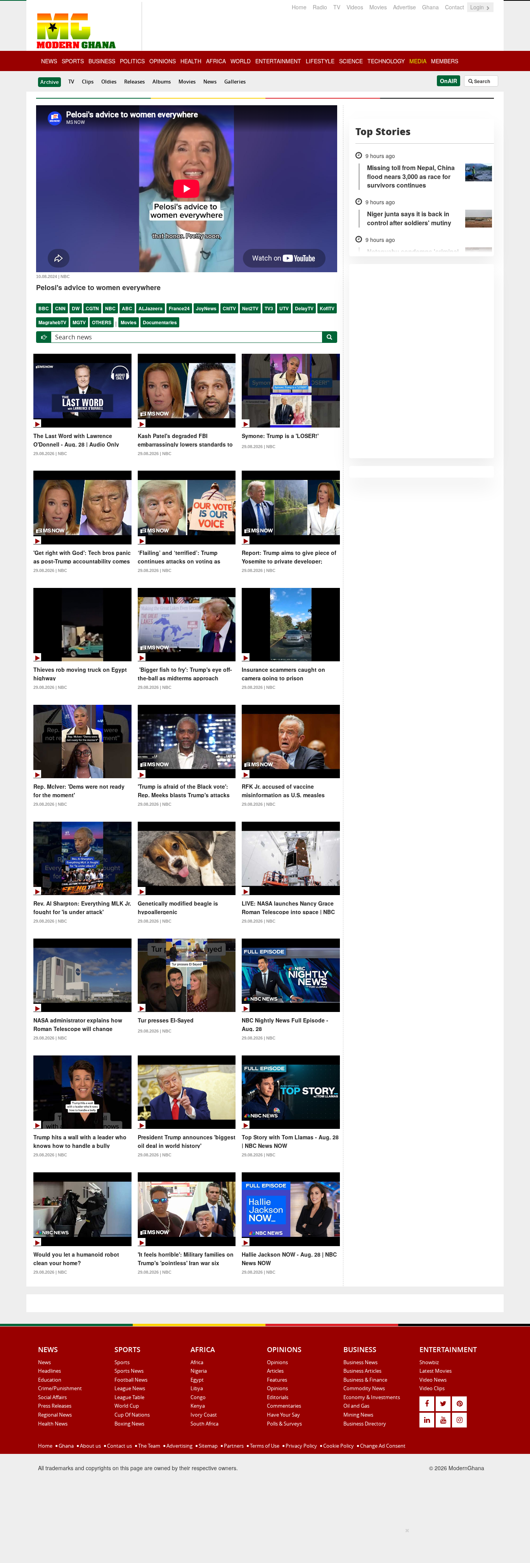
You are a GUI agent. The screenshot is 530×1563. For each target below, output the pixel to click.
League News (129, 1388)
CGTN (92, 308)
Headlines (49, 1370)
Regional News (55, 1414)
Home (299, 7)
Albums (161, 81)
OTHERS (101, 322)
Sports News (129, 1370)
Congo (198, 1397)
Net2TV (250, 308)
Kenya (198, 1405)
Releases (134, 81)
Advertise (404, 7)
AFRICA (216, 61)
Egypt (197, 1379)
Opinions (277, 1362)
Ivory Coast (204, 1414)
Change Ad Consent (382, 1445)
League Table (129, 1397)
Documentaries (160, 322)
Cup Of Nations (132, 1414)
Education (49, 1379)
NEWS (49, 61)
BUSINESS (101, 61)
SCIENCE (351, 61)
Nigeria (199, 1370)
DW (76, 308)
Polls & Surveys (284, 1423)
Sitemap (207, 1445)
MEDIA (417, 61)
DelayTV (304, 308)
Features (277, 1379)
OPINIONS (162, 61)
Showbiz (429, 1362)
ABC (127, 308)
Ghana (430, 7)
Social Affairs (52, 1397)
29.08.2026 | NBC (50, 453)
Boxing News (129, 1423)
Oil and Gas (356, 1405)
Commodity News (364, 1388)
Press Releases (54, 1405)
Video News (433, 1379)
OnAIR (448, 81)
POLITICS (132, 61)
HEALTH (190, 61)
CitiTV (229, 308)
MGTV (79, 322)
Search (481, 81)
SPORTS (73, 61)
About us (90, 1445)
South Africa (204, 1423)
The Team (148, 1445)
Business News (360, 1362)
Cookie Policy (338, 1445)
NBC (110, 308)
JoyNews (206, 308)
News (210, 81)
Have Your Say (283, 1414)
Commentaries (284, 1405)
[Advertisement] (262, 1543)
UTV (284, 308)
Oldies (108, 81)
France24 (179, 308)
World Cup (126, 1405)
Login (477, 7)
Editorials (277, 1397)
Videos (354, 7)
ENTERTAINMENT (278, 61)
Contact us (119, 1445)
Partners (233, 1445)
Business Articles (362, 1370)
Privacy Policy (300, 1445)
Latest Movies (435, 1370)
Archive (49, 81)
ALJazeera (151, 308)
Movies (378, 7)
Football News (130, 1379)
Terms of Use (264, 1445)
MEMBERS (444, 61)
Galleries (235, 81)
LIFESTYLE (320, 61)
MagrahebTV (52, 322)
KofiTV (327, 308)
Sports (122, 1362)
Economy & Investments (371, 1397)
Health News (53, 1423)
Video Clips (432, 1388)
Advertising (178, 1445)
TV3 (269, 308)
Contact (454, 7)
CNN (60, 308)
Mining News (358, 1414)
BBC (43, 308)
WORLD (240, 61)
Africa (197, 1362)
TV (336, 7)
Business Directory (364, 1423)
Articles (275, 1370)
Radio (320, 7)
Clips (88, 81)
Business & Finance (365, 1379)
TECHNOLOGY (386, 61)
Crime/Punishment (60, 1388)
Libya (197, 1388)
